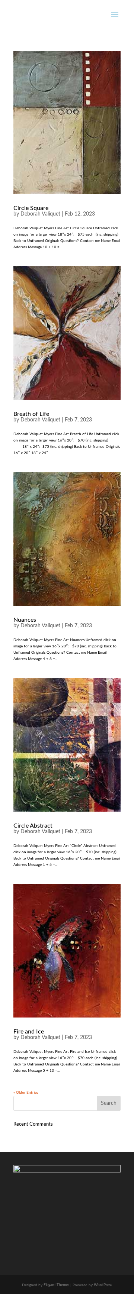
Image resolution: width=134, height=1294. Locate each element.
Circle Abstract (32, 826)
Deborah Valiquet (40, 214)
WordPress (103, 1285)
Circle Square (30, 208)
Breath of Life (31, 414)
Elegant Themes (56, 1285)
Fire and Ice (28, 1032)
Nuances (24, 620)
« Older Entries (25, 1092)
